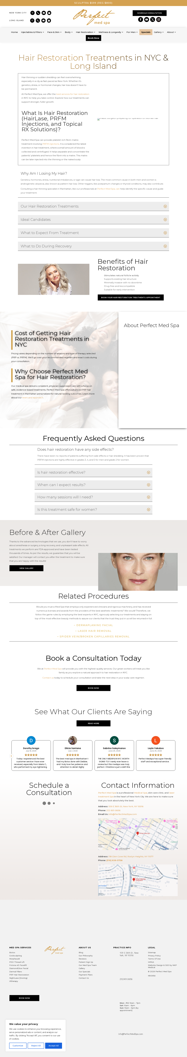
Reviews (83, 959)
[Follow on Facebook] (140, 19)
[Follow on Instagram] (158, 19)
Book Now (93, 688)
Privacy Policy (154, 956)
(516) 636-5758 (114, 860)
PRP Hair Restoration (19, 975)
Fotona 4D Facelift (18, 965)
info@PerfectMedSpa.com (123, 814)
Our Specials (84, 971)
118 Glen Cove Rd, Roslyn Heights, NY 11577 (131, 856)
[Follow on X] (152, 19)
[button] (175, 756)
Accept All (54, 1045)
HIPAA (151, 962)
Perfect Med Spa (107, 792)
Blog (81, 952)
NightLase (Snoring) (18, 978)
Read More (93, 723)
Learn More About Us (28, 406)
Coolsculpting (15, 956)
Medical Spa (140, 792)
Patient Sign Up (86, 962)
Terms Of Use (154, 959)
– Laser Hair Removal (93, 630)
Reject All (36, 1045)
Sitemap (152, 952)
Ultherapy (13, 981)
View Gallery (26, 568)
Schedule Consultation (149, 13)
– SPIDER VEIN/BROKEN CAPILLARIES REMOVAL (93, 636)
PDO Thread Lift (17, 962)
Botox (12, 952)
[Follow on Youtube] (146, 19)
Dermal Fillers (15, 971)
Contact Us (84, 978)
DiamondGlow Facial (18, 968)
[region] (35, 1036)
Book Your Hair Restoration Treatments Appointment (130, 297)
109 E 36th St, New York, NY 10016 (126, 806)
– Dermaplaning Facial (93, 625)
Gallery (82, 968)
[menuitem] (14, 32)
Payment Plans (86, 975)
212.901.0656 (126, 979)
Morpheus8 (14, 959)
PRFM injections (50, 144)
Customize (18, 1045)
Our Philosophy (86, 956)
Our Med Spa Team (88, 965)
